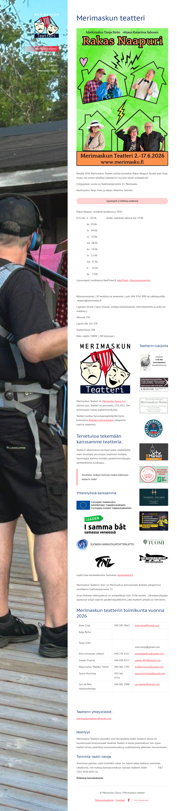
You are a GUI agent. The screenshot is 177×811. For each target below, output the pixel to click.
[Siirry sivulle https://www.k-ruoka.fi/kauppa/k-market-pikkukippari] (153, 451)
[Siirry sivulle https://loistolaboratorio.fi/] (153, 384)
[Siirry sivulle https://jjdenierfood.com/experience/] (153, 362)
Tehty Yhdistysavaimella (141, 800)
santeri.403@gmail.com (148, 660)
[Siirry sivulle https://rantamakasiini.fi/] (154, 428)
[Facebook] (128, 800)
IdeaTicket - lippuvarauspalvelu (133, 280)
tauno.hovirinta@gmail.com (150, 673)
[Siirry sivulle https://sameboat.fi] (105, 524)
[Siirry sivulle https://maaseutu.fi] (105, 505)
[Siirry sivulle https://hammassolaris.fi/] (153, 497)
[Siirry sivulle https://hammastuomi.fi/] (154, 542)
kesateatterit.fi (125, 575)
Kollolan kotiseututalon (101, 420)
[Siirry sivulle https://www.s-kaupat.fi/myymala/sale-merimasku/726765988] (153, 474)
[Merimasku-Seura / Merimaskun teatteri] (34, 25)
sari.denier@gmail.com (147, 684)
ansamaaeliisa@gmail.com (149, 653)
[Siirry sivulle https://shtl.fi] (105, 544)
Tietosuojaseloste (104, 800)
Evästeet (120, 800)
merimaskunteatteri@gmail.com (93, 718)
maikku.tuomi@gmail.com (149, 666)
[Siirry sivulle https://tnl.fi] (105, 562)
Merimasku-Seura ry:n (114, 401)
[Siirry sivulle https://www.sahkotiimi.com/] (153, 521)
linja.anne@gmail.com (147, 625)
